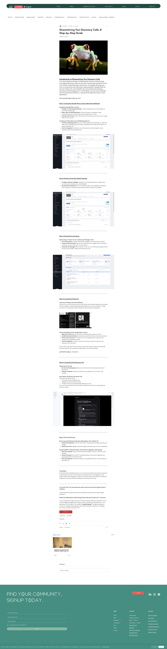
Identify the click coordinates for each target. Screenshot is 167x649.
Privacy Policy (151, 618)
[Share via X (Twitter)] (63, 523)
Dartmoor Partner (152, 632)
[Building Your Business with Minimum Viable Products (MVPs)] (62, 542)
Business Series (31, 17)
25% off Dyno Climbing (134, 630)
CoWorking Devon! (72, 17)
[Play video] (83, 151)
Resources (49, 17)
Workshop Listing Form (153, 624)
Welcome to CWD (152, 629)
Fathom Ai (62, 515)
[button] (133, 6)
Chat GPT (69, 515)
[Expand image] (67, 320)
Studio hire (40, 17)
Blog (115, 625)
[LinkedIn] (150, 594)
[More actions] (107, 26)
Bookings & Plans (117, 620)
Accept (161, 646)
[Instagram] (154, 594)
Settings (154, 646)
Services (94, 17)
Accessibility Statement (153, 626)
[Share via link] (69, 523)
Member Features (84, 17)
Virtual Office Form (152, 621)
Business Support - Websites (106, 17)
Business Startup (19, 17)
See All (112, 534)
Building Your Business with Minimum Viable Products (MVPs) (61, 550)
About (115, 617)
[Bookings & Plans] (121, 620)
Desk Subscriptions (133, 635)
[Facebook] (158, 594)
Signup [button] (115, 628)
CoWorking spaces (59, 17)
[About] (121, 618)
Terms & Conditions (152, 615)
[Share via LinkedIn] (66, 523)
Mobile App (131, 627)
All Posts (10, 17)
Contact (116, 630)
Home (115, 615)
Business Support (133, 625)
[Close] (165, 647)
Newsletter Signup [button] (133, 632)
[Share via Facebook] (60, 523)
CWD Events (117, 622)
